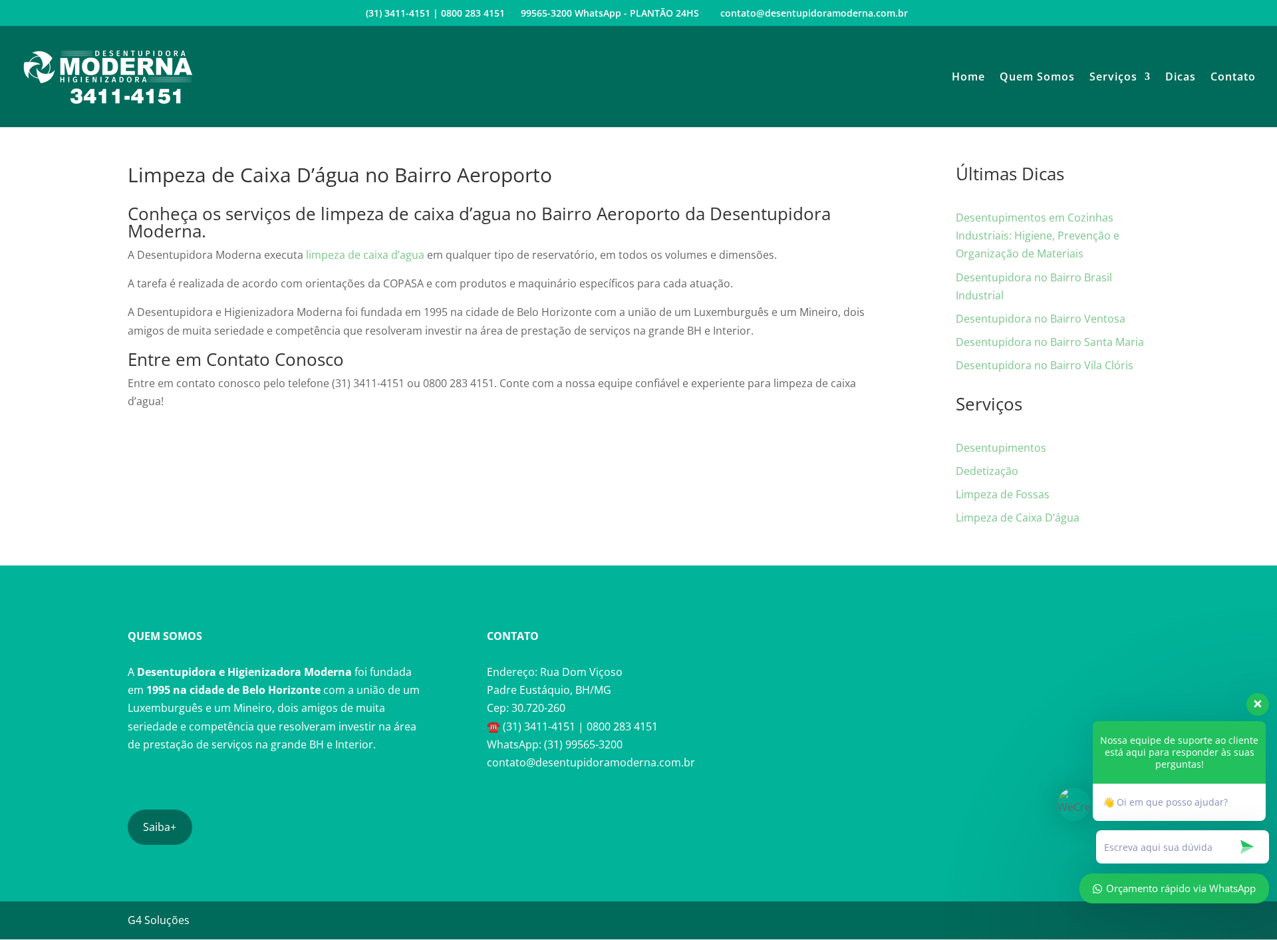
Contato (1233, 78)
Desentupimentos (1001, 447)
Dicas (1180, 78)
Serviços (1113, 78)
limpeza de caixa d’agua (365, 254)
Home (968, 78)
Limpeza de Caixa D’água (1017, 517)
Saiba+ (159, 827)
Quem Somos (1037, 78)
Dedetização (987, 471)
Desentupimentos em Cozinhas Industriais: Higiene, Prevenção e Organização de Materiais (1037, 235)
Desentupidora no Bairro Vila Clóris (1044, 365)
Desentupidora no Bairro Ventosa (1040, 318)
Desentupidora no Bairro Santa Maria (1050, 342)
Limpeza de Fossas (1003, 494)
